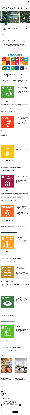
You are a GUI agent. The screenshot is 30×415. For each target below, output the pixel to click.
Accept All (15, 411)
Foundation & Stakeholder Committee (20, 376)
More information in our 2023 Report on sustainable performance (11, 347)
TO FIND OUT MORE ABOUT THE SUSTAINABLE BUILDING (9, 111)
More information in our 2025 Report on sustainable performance (11, 108)
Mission (2, 374)
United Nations (5, 46)
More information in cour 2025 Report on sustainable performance (11, 288)
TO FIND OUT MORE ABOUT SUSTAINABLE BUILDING (8, 261)
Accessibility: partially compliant (23, 412)
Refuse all (10, 411)
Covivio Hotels (17, 396)
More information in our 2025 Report (6, 228)
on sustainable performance (16, 228)
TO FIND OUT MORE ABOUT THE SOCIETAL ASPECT (8, 200)
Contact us (3, 396)
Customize (5, 411)
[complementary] (10, 405)
